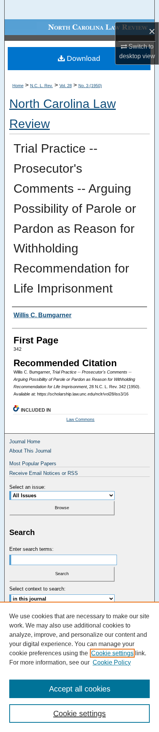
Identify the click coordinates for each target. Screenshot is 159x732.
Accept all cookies (79, 689)
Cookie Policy (112, 662)
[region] (79, 667)
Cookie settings (112, 653)
